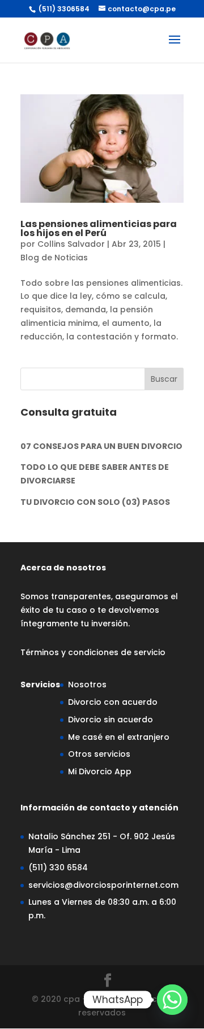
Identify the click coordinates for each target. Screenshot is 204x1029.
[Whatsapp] (172, 999)
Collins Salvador (71, 244)
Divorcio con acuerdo (113, 702)
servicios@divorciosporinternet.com (103, 885)
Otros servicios (99, 754)
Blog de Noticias (54, 257)
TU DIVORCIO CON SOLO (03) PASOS (95, 502)
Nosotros (87, 684)
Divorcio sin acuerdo (110, 719)
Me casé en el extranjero (118, 737)
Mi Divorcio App (99, 771)
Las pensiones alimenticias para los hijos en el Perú (98, 228)
